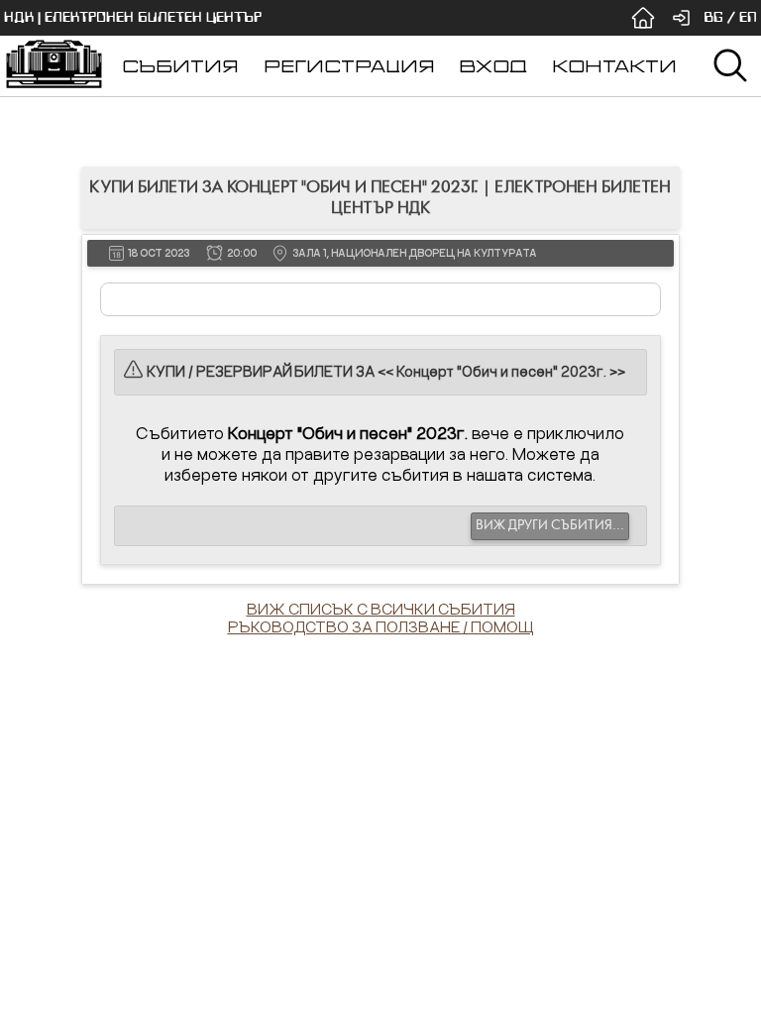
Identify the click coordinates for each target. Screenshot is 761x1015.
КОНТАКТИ (614, 65)
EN (748, 17)
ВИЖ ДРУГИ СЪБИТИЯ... (550, 525)
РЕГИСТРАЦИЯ (349, 65)
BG (713, 17)
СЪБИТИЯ (180, 65)
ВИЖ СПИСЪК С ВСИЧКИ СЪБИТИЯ (381, 609)
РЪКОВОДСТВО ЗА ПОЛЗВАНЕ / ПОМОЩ (381, 626)
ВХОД (493, 65)
